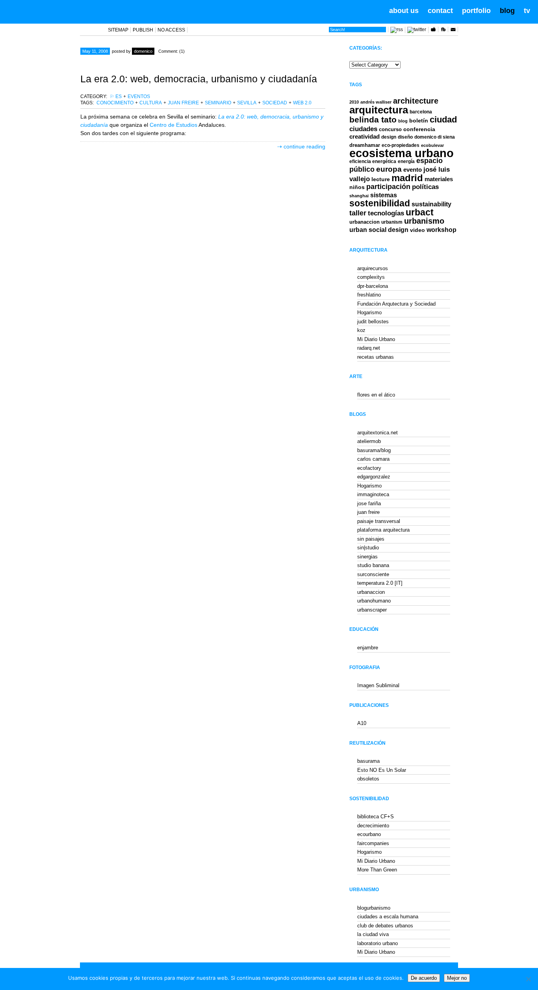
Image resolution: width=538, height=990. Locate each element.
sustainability (431, 204)
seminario (218, 103)
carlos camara (373, 459)
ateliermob (369, 441)
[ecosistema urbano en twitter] (416, 29)
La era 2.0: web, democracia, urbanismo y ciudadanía (198, 78)
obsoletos (368, 779)
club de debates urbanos (385, 926)
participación (388, 187)
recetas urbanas (375, 357)
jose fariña (369, 503)
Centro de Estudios (187, 125)
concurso (390, 129)
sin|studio (368, 548)
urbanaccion (364, 222)
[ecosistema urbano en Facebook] (443, 30)
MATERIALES (439, 179)
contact (440, 11)
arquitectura (378, 109)
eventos (139, 96)
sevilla (246, 103)
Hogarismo (369, 312)
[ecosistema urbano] (52, 11)
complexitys (371, 277)
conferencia (419, 129)
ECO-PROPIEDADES (400, 145)
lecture (380, 179)
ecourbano (369, 834)
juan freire (183, 103)
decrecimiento (373, 826)
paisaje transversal (378, 521)
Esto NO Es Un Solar (381, 770)
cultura (150, 103)
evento (412, 169)
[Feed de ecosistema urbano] (396, 29)
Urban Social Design (378, 229)
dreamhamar (364, 145)
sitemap (118, 30)
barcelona (421, 112)
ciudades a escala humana (387, 917)
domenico (143, 51)
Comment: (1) (171, 51)
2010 (354, 102)
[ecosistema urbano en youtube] (433, 30)
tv (527, 11)
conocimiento (115, 103)
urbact (420, 212)
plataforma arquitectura (383, 530)
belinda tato (373, 119)
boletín (418, 121)
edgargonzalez (373, 477)
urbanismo (424, 221)
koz (361, 330)
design (388, 137)
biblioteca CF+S (375, 816)
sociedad (274, 103)
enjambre (367, 648)
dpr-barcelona (372, 286)
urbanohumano (374, 601)
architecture (415, 100)
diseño (405, 137)
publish (143, 30)
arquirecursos (372, 268)
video (417, 230)
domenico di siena (434, 137)
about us (404, 11)
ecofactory (369, 468)
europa (389, 169)
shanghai (359, 195)
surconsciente (373, 574)
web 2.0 (302, 103)
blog (507, 11)
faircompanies (373, 843)
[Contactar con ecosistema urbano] (453, 30)
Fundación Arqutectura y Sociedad (396, 304)
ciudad (443, 119)
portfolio (476, 11)
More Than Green (377, 870)
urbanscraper (372, 610)
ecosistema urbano (401, 152)
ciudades (363, 129)
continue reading (304, 146)
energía (406, 161)
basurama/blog (374, 450)
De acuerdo (424, 978)
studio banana (373, 565)
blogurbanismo (373, 908)
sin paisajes (370, 539)
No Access (171, 30)
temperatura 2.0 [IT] (380, 583)
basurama (368, 761)
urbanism (392, 221)
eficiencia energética (372, 161)
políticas (425, 187)
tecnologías (386, 213)
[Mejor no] (528, 979)
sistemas (383, 195)
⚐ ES (116, 96)
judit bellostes (373, 321)
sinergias (367, 557)
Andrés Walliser (375, 102)
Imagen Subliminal (378, 685)
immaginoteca (373, 494)
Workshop (441, 229)
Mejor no (457, 978)
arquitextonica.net (377, 433)
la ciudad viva (373, 934)
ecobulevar (432, 145)
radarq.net (368, 348)
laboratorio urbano (377, 943)
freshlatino (369, 295)
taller (357, 213)
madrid (407, 177)
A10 (361, 723)
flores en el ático (376, 395)
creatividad (364, 136)
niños (357, 187)
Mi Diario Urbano (376, 339)
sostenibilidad (379, 203)
